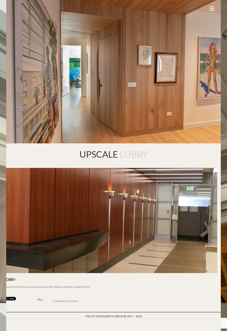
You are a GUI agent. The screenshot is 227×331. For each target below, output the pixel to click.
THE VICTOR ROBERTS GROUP (104, 316)
